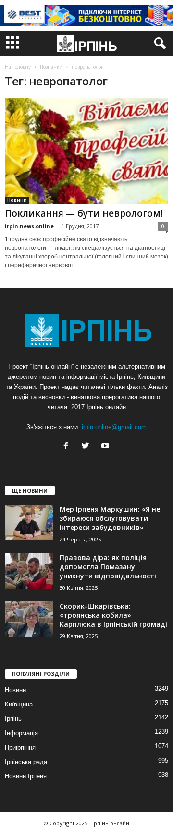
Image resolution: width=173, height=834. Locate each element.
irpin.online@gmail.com (114, 427)
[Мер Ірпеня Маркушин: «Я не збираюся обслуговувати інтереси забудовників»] (29, 522)
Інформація (21, 733)
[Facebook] (68, 446)
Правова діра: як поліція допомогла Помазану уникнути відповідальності (108, 566)
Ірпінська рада (26, 761)
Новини (17, 200)
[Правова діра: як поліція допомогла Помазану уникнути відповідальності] (29, 571)
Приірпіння (20, 747)
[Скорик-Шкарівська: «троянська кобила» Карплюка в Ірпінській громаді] (29, 619)
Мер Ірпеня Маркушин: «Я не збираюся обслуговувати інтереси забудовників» (110, 518)
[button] (158, 43)
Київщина (19, 704)
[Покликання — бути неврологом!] (86, 151)
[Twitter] (88, 446)
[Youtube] (106, 446)
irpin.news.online (29, 226)
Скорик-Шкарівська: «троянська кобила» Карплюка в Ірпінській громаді (113, 615)
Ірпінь (13, 718)
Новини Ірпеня (26, 776)
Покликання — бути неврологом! (84, 213)
